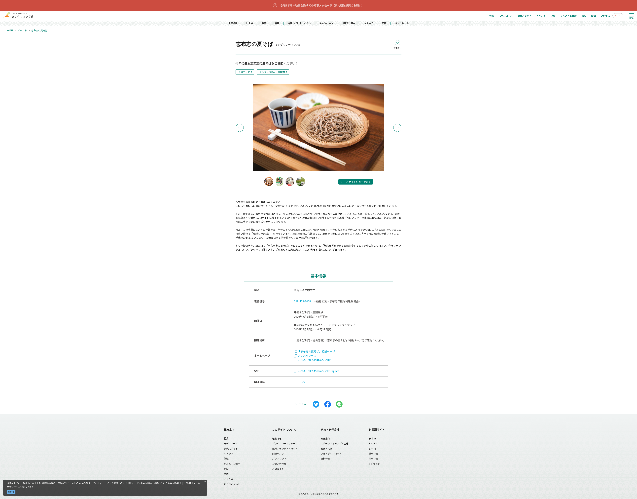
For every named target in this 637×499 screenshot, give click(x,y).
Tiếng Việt (374, 463)
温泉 (263, 23)
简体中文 (373, 458)
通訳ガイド (278, 468)
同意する (11, 492)
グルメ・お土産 (232, 463)
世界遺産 (233, 23)
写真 (384, 23)
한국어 (372, 448)
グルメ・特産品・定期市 (272, 72)
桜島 (277, 23)
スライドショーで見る (358, 181)
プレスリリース (307, 355)
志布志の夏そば (39, 30)
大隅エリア (244, 72)
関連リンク (278, 453)
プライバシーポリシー (283, 443)
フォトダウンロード (331, 453)
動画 (226, 473)
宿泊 (226, 468)
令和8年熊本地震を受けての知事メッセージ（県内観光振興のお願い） (322, 5)
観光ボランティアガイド (285, 448)
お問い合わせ (279, 463)
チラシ (302, 382)
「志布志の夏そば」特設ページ (316, 351)
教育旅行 (325, 438)
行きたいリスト (232, 483)
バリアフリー (348, 23)
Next (397, 128)
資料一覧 (325, 458)
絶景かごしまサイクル (299, 23)
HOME (10, 30)
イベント (22, 30)
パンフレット (402, 23)
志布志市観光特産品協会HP (314, 360)
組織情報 (277, 438)
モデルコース (231, 443)
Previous (240, 128)
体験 (226, 458)
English (373, 443)
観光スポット (231, 448)
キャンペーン (326, 23)
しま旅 (249, 23)
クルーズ (368, 23)
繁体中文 (373, 453)
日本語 (372, 438)
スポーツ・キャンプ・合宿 (335, 443)
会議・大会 (326, 448)
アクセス (228, 478)
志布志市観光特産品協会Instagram (318, 371)
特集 (226, 438)
